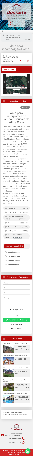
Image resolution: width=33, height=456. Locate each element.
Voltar (28, 39)
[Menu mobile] (2, 31)
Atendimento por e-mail (14, 435)
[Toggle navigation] (29, 31)
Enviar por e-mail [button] (17, 310)
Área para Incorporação (12, 37)
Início (6, 35)
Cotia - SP (19, 35)
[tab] (9, 69)
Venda (12, 35)
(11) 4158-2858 (18, 21)
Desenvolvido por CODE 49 (16, 454)
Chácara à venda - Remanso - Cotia (15, 393)
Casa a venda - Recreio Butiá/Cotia (15, 343)
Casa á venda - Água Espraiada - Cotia (16, 368)
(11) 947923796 (18, 25)
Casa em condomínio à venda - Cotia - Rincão (16, 380)
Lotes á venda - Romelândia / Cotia (15, 355)
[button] (5, 82)
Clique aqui (7, 414)
